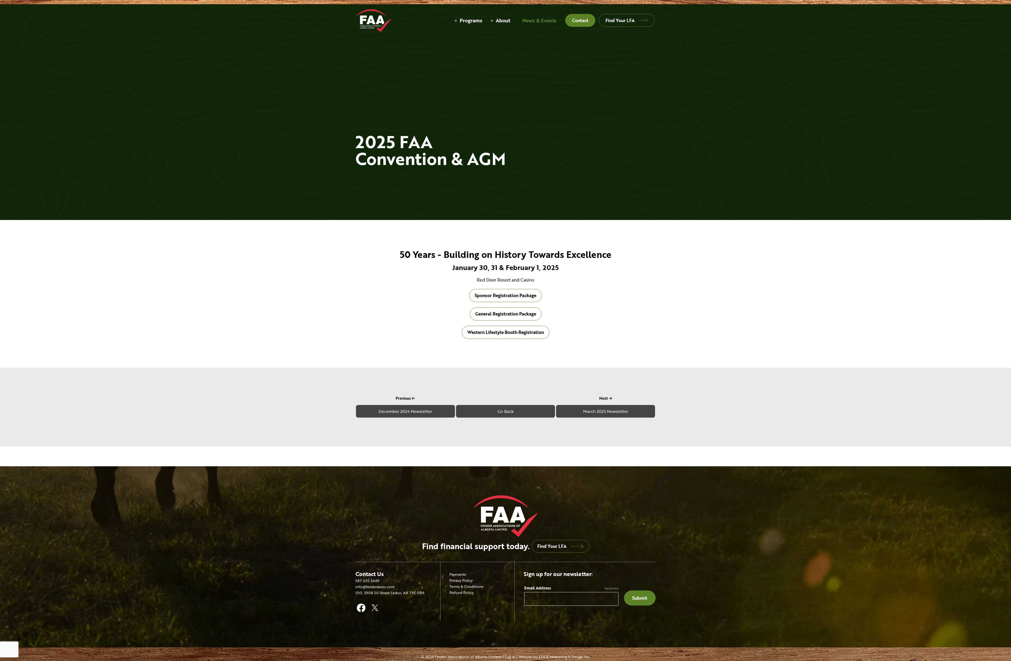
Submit (639, 598)
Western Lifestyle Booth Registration (505, 332)
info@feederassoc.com (375, 586)
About (503, 20)
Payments (457, 574)
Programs (471, 20)
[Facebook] (361, 606)
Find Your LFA (620, 20)
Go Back (506, 411)
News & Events (539, 20)
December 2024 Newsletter (405, 411)
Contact (580, 20)
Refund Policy (461, 592)
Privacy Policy (461, 580)
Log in (510, 656)
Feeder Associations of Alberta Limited (468, 656)
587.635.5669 (367, 580)
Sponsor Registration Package (505, 295)
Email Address (537, 588)
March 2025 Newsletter (605, 411)
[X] (375, 606)
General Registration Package (505, 314)
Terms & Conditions (466, 586)
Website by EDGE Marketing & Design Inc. (554, 656)
